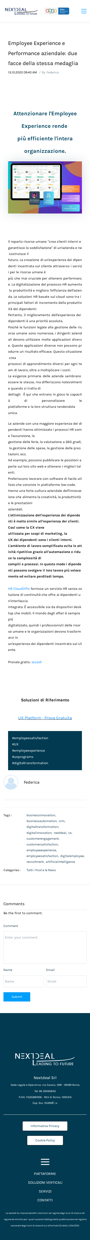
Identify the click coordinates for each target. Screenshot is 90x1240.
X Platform (31, 717)
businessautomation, (43, 821)
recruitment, (36, 862)
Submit (17, 997)
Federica (53, 72)
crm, (63, 821)
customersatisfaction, (43, 844)
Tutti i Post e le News (41, 870)
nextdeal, (61, 833)
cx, (71, 833)
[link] (45, 164)
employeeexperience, (42, 850)
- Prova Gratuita (56, 717)
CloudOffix (21, 589)
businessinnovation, (42, 815)
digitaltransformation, (43, 827)
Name (7, 970)
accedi (36, 662)
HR (10, 589)
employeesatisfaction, (43, 856)
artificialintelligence (60, 862)
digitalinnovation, (40, 833)
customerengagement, (44, 839)
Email (50, 970)
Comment (10, 926)
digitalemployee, (73, 856)
